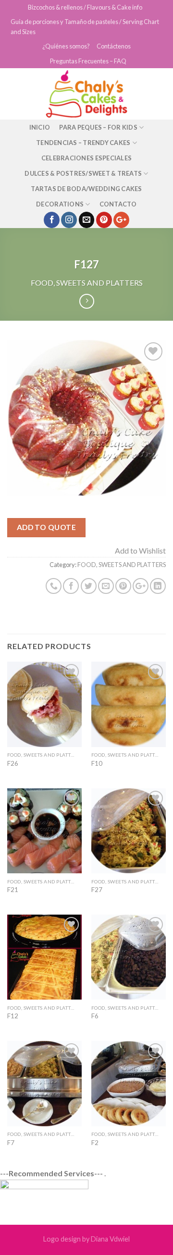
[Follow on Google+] (121, 220)
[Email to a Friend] (106, 586)
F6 (95, 1016)
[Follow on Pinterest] (104, 220)
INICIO (39, 127)
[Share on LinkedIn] (158, 586)
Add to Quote (46, 527)
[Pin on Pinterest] (123, 586)
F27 (96, 889)
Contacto (118, 204)
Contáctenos (114, 46)
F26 (12, 763)
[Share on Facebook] (71, 586)
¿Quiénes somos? (66, 46)
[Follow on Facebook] (52, 220)
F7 (10, 1142)
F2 (95, 1142)
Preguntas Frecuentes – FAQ (88, 61)
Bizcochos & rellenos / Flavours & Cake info (85, 7)
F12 (12, 1016)
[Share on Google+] (140, 586)
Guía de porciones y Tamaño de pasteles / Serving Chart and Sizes (85, 26)
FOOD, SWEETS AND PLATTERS (87, 282)
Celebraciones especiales (86, 158)
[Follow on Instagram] (69, 220)
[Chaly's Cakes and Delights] (86, 94)
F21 (12, 889)
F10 (96, 763)
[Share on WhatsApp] (54, 586)
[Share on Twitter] (89, 586)
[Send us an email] (87, 220)
